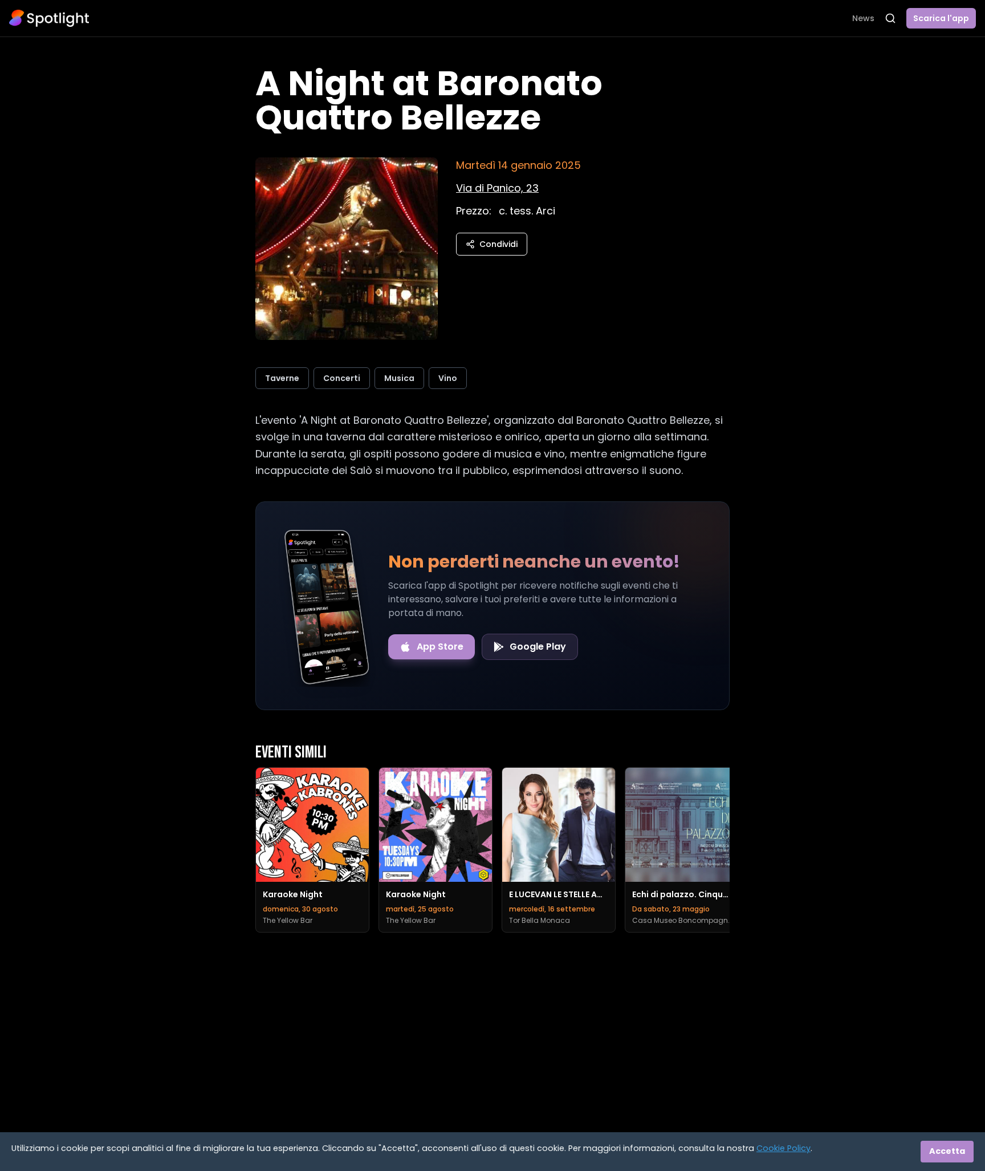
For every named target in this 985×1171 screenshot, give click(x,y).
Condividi (498, 244)
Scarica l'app (941, 18)
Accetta (947, 1151)
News (863, 18)
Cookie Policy (783, 1148)
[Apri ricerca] (890, 18)
